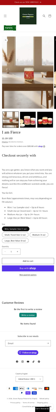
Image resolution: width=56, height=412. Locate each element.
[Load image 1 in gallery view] (11, 120)
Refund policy (44, 398)
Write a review (28, 315)
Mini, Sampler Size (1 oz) (16, 229)
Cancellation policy (29, 406)
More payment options (28, 274)
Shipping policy (42, 402)
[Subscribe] (48, 343)
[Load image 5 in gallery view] (45, 120)
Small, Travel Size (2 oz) (15, 234)
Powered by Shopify (30, 398)
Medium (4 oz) (39, 234)
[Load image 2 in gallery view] (28, 120)
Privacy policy (15, 402)
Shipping (5, 142)
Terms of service (29, 402)
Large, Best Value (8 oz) (15, 240)
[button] (5, 16)
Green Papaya (18, 398)
